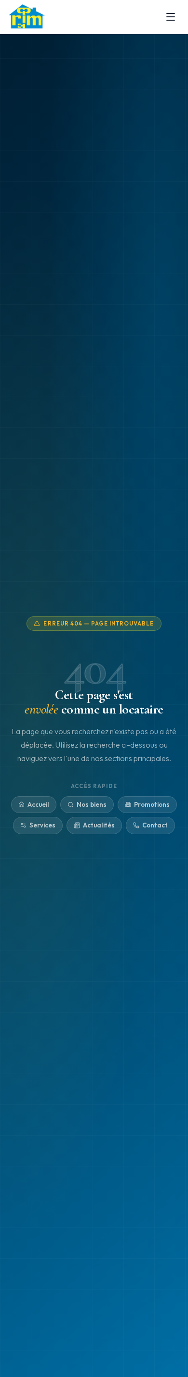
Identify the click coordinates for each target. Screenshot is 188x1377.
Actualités (99, 825)
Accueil (38, 804)
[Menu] (170, 16)
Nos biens (92, 804)
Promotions (152, 804)
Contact (155, 825)
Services (42, 825)
